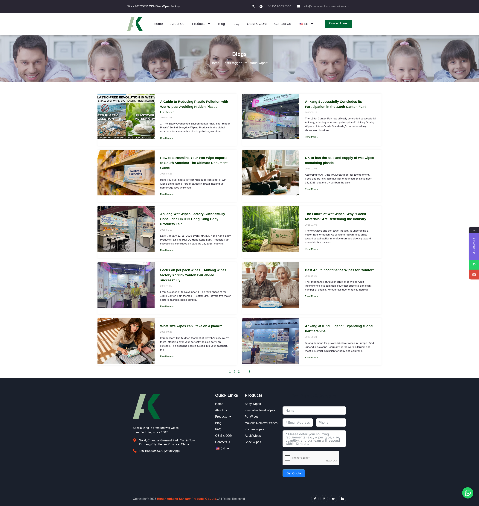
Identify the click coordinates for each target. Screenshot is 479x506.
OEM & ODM (257, 24)
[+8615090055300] (474, 265)
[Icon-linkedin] (342, 498)
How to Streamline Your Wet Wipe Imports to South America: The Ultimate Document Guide (194, 163)
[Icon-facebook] (315, 498)
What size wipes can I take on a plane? (191, 326)
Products (198, 24)
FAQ (236, 24)
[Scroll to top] (474, 461)
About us (177, 24)
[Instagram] (324, 498)
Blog (221, 24)
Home (158, 24)
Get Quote (293, 473)
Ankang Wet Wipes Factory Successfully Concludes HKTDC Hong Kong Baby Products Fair (192, 219)
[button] (253, 6)
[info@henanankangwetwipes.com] (474, 274)
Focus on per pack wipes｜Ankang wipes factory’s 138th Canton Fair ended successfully (193, 275)
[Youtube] (333, 498)
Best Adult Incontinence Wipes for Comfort (339, 270)
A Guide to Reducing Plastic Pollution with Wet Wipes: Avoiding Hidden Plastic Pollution (194, 107)
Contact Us (282, 24)
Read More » (166, 138)
